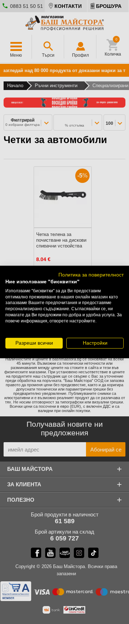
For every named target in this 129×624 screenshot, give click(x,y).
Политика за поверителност (91, 275)
